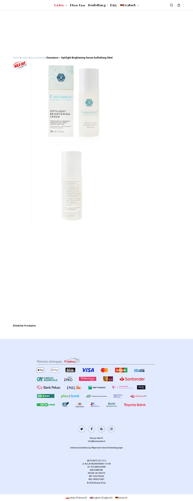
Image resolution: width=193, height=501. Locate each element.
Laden (25, 57)
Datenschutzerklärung (80, 448)
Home (16, 57)
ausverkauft (37, 57)
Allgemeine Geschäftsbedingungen (107, 448)
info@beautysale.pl (96, 441)
